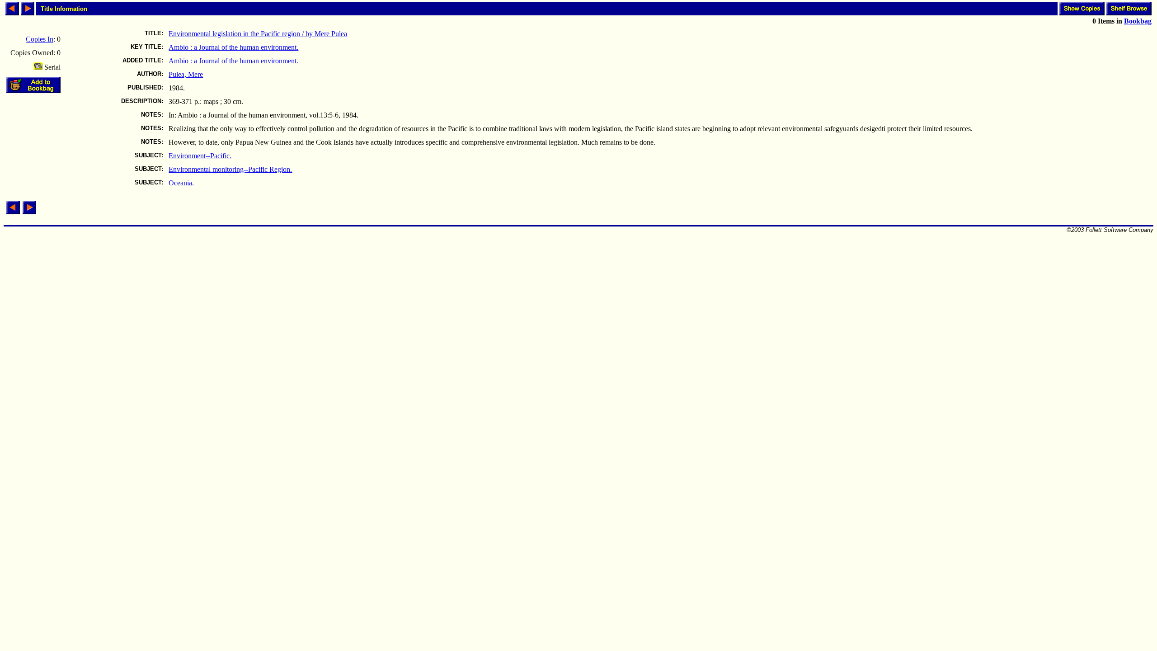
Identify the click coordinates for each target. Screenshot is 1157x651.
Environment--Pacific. (200, 156)
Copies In (39, 39)
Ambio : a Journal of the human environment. (233, 47)
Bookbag (1138, 21)
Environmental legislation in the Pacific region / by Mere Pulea (258, 34)
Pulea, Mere (186, 74)
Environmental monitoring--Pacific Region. (230, 169)
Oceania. (181, 183)
